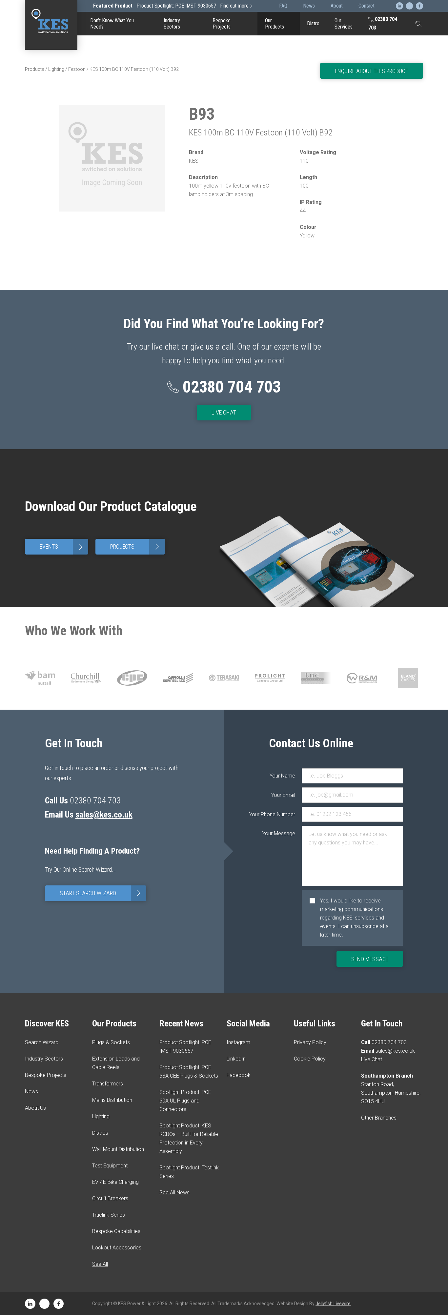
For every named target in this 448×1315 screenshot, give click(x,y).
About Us (35, 1108)
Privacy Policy (310, 1042)
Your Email (283, 795)
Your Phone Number (282, 814)
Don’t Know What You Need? (112, 23)
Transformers (107, 1084)
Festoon (77, 69)
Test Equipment (278, 87)
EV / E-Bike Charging (278, 110)
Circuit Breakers (278, 133)
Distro (313, 23)
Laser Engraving (278, 63)
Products (34, 69)
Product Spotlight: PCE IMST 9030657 (171, 6)
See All (100, 1264)
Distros (100, 1133)
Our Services (344, 23)
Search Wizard (41, 1042)
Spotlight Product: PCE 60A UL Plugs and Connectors (185, 1100)
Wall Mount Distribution (118, 1149)
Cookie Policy (310, 1059)
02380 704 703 (382, 23)
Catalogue (278, 44)
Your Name (282, 776)
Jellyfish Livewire (333, 1303)
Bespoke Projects (222, 23)
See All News (174, 1192)
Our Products (274, 23)
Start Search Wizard (101, 893)
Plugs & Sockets (111, 1042)
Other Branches (379, 1118)
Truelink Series (278, 156)
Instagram (238, 1042)
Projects (136, 546)
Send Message (369, 959)
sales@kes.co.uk (103, 814)
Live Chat (224, 412)
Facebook (239, 1075)
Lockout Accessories (278, 202)
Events (62, 546)
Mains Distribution (112, 1100)
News (31, 1091)
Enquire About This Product (371, 71)
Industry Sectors (172, 23)
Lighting (56, 69)
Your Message (282, 833)
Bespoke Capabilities (278, 179)
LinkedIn (236, 1059)
